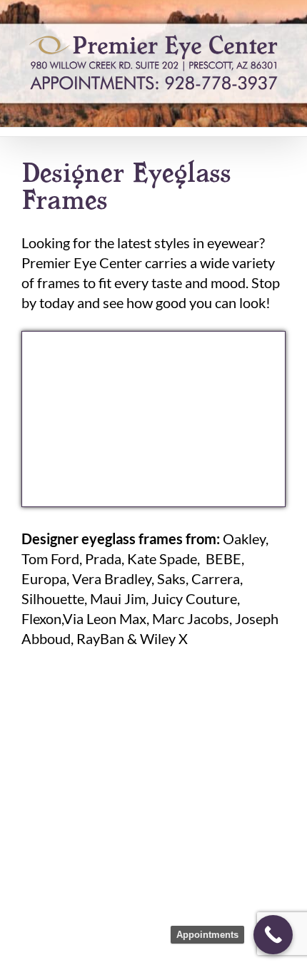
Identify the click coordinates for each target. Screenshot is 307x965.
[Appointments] (273, 934)
